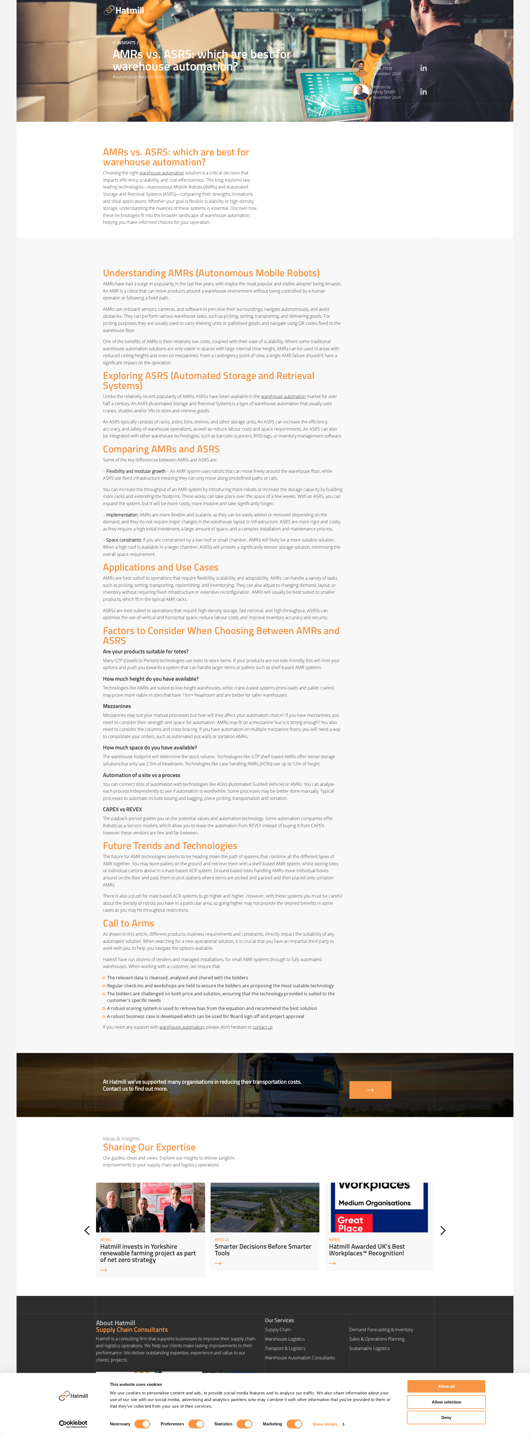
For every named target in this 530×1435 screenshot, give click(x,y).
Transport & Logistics (285, 1348)
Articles (149, 42)
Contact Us (357, 9)
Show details (325, 1424)
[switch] (196, 1424)
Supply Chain (278, 1330)
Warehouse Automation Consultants (300, 1358)
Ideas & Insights (308, 9)
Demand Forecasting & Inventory (381, 1330)
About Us (277, 9)
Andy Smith (384, 92)
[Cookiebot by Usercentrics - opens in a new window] (73, 1424)
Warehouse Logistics (285, 1339)
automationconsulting (162, 77)
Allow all (446, 1386)
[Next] (441, 1230)
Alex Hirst (382, 68)
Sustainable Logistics (369, 1348)
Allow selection (446, 1402)
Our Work (335, 9)
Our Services (221, 9)
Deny (446, 1417)
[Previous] (89, 1230)
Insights (126, 42)
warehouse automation (161, 173)
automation (126, 77)
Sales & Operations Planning (376, 1339)
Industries (250, 9)
